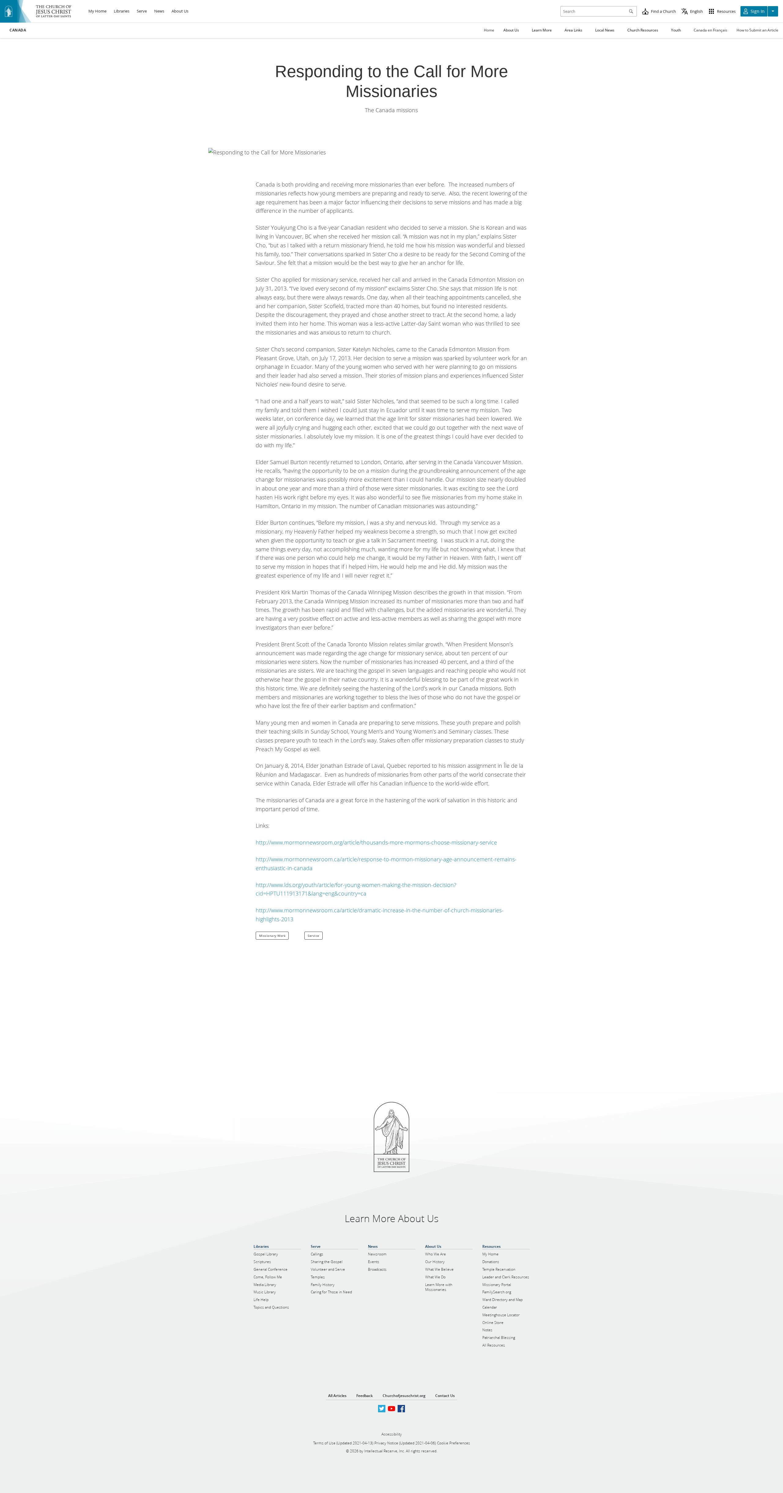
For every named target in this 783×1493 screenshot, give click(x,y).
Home (489, 30)
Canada (17, 30)
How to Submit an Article (757, 30)
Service (313, 935)
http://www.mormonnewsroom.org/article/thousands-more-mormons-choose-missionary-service (376, 842)
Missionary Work (272, 935)
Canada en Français (710, 30)
